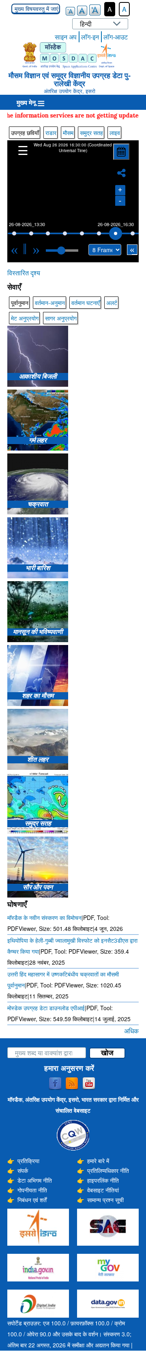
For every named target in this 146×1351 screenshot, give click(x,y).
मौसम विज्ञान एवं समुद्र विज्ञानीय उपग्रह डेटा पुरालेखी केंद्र (70, 79)
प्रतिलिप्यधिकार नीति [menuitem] (108, 1170)
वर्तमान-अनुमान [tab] (50, 303)
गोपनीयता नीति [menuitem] (32, 1190)
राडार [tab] (50, 133)
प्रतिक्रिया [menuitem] (28, 1161)
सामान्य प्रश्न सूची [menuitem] (105, 1200)
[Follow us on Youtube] (88, 1083)
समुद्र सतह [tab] (91, 133)
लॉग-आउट (115, 36)
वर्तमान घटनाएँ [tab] (85, 303)
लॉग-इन (90, 36)
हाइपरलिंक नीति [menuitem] (103, 1180)
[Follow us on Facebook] (55, 1083)
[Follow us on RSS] (71, 1083)
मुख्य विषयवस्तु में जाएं (35, 9)
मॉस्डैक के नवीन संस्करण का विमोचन (44, 917)
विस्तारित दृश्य (23, 272)
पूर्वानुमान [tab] (19, 303)
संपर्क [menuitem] (22, 1170)
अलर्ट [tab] (111, 303)
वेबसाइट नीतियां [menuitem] (103, 1190)
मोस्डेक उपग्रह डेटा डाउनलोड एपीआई (46, 1008)
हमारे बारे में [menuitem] (98, 1161)
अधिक (131, 1030)
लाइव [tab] (115, 133)
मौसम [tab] (68, 133)
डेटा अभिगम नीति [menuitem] (34, 1180)
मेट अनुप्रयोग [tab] (25, 318)
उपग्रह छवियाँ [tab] (25, 133)
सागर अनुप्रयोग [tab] (61, 318)
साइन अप (66, 36)
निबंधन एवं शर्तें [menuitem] (32, 1200)
